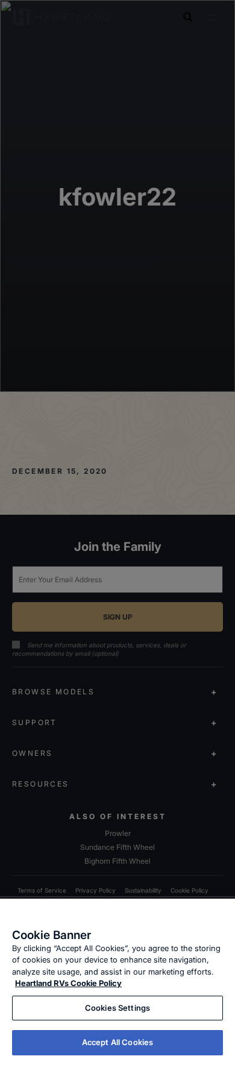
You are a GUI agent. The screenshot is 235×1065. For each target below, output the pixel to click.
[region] (117, 982)
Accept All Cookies (117, 1042)
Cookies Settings (117, 1007)
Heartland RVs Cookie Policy (68, 983)
